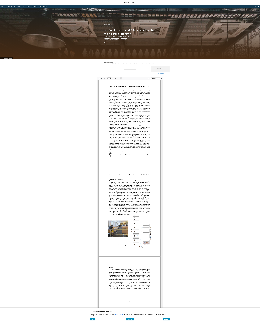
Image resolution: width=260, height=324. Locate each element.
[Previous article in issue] (89, 63)
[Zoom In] (150, 78)
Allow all (167, 319)
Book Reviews (34, 6)
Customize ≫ (130, 319)
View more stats (160, 73)
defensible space (115, 39)
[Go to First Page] (104, 78)
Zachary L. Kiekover (117, 36)
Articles (2, 6)
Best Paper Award (43, 6)
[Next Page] (114, 78)
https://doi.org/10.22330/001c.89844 (122, 41)
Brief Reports (108, 24)
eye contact (123, 39)
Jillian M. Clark (125, 36)
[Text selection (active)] (121, 78)
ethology (107, 39)
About (24, 6)
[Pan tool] (118, 78)
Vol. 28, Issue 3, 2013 (108, 27)
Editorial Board (17, 6)
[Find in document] (162, 78)
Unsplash (10, 58)
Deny (93, 319)
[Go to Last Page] (115, 78)
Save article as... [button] (129, 68)
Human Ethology (108, 62)
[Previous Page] (106, 78)
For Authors (10, 6)
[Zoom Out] (149, 78)
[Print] (102, 78)
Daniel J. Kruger (108, 36)
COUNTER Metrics (119, 314)
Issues (28, 6)
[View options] (99, 78)
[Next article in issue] (99, 63)
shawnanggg (6, 58)
